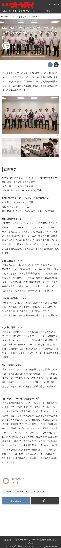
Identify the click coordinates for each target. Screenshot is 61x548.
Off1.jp (15, 47)
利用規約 (6, 539)
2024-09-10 (17, 44)
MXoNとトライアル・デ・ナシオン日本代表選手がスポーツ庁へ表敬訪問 (30, 32)
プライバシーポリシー (24, 539)
